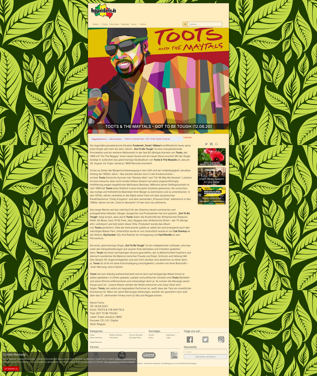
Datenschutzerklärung (125, 359)
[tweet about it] (206, 144)
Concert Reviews (136, 335)
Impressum (170, 335)
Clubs (151, 338)
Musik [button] (96, 24)
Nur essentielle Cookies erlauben (119, 362)
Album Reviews (96, 338)
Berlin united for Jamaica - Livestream (211, 200)
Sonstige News (135, 338)
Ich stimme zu (11, 368)
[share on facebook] (211, 144)
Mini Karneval (212, 162)
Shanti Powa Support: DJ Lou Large (212, 180)
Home (143, 24)
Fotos (105, 24)
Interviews (114, 24)
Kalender (125, 24)
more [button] (134, 24)
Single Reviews (96, 342)
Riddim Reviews (115, 335)
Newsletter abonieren (205, 356)
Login (168, 338)
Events (151, 335)
